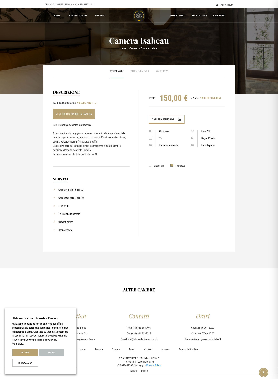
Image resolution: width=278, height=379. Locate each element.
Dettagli (117, 71)
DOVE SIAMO (219, 15)
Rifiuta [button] (51, 352)
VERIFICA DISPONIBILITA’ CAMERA (74, 114)
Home (57, 15)
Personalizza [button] (25, 363)
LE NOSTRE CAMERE (77, 15)
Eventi (132, 349)
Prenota (99, 349)
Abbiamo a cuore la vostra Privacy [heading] (35, 318)
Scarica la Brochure (189, 349)
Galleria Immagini (163, 119)
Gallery (162, 71)
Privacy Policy (153, 365)
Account (165, 349)
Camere (133, 48)
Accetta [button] (25, 352)
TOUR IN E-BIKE (199, 15)
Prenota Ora (139, 71)
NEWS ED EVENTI (177, 15)
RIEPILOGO (100, 15)
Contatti (148, 349)
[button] (224, 5)
